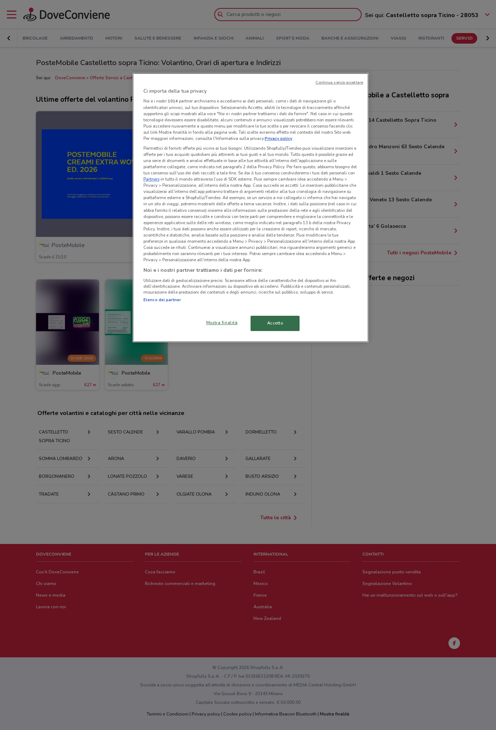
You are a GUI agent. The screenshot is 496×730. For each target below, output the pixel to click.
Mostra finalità (222, 323)
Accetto (275, 323)
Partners (151, 179)
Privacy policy (278, 138)
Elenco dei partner (162, 300)
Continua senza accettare (339, 82)
